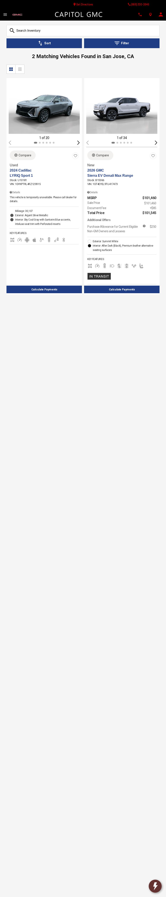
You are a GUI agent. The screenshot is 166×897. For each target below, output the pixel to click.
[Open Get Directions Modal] (150, 14)
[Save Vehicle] (75, 156)
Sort (47, 43)
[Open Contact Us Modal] (140, 14)
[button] (78, 142)
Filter (125, 43)
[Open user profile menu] (161, 14)
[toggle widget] (155, 886)
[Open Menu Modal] (5, 14)
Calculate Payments (44, 289)
